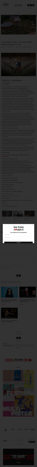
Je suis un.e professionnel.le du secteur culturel (12, 240)
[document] (18, 233)
